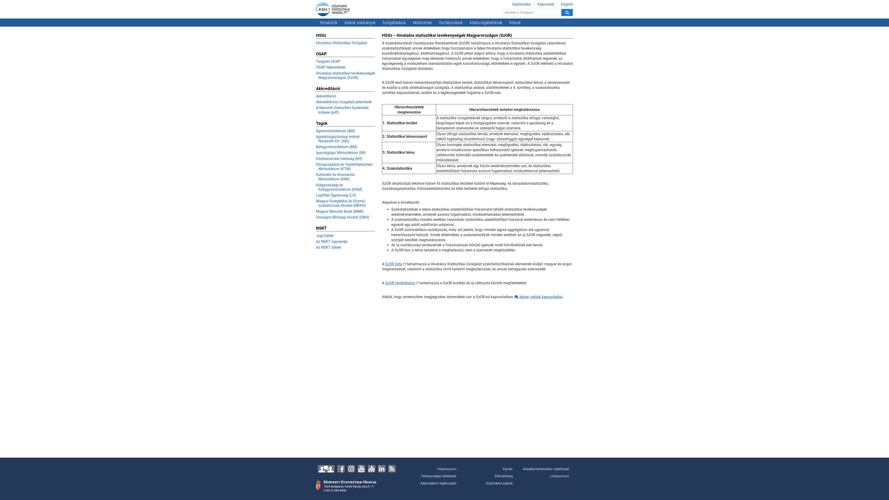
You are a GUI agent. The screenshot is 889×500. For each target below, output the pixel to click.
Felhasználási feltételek (438, 476)
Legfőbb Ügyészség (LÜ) (336, 195)
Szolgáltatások (394, 22)
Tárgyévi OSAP (328, 61)
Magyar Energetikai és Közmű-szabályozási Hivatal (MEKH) (341, 203)
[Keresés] (567, 12)
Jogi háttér (325, 236)
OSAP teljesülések (330, 67)
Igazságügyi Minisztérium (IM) (341, 152)
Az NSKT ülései (328, 247)
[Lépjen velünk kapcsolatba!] (326, 468)
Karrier (508, 469)
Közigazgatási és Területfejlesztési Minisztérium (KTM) (344, 166)
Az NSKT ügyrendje (331, 241)
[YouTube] (361, 468)
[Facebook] (341, 468)
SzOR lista (393, 264)
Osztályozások (451, 22)
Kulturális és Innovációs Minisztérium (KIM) (335, 176)
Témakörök (328, 22)
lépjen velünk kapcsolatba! (541, 297)
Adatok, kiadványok (360, 22)
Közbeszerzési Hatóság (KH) (339, 158)
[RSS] (392, 468)
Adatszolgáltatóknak (486, 22)
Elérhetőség (504, 476)
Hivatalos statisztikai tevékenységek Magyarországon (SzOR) (345, 75)
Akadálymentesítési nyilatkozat (546, 469)
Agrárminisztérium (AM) (335, 131)
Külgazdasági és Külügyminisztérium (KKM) (339, 187)
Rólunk (515, 22)
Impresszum (446, 469)
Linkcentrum (559, 476)
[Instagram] (351, 468)
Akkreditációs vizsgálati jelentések (344, 102)
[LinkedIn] (381, 468)
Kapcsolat (546, 4)
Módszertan (422, 22)
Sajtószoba (521, 4)
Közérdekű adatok (499, 483)
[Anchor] (371, 468)
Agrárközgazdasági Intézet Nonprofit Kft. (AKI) (338, 138)
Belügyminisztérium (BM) (336, 147)
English (567, 4)
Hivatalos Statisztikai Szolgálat (341, 43)
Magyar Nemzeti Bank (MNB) (340, 211)
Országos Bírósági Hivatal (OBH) (342, 217)
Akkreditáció (326, 96)
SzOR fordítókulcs (400, 283)
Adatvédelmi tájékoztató (438, 483)
